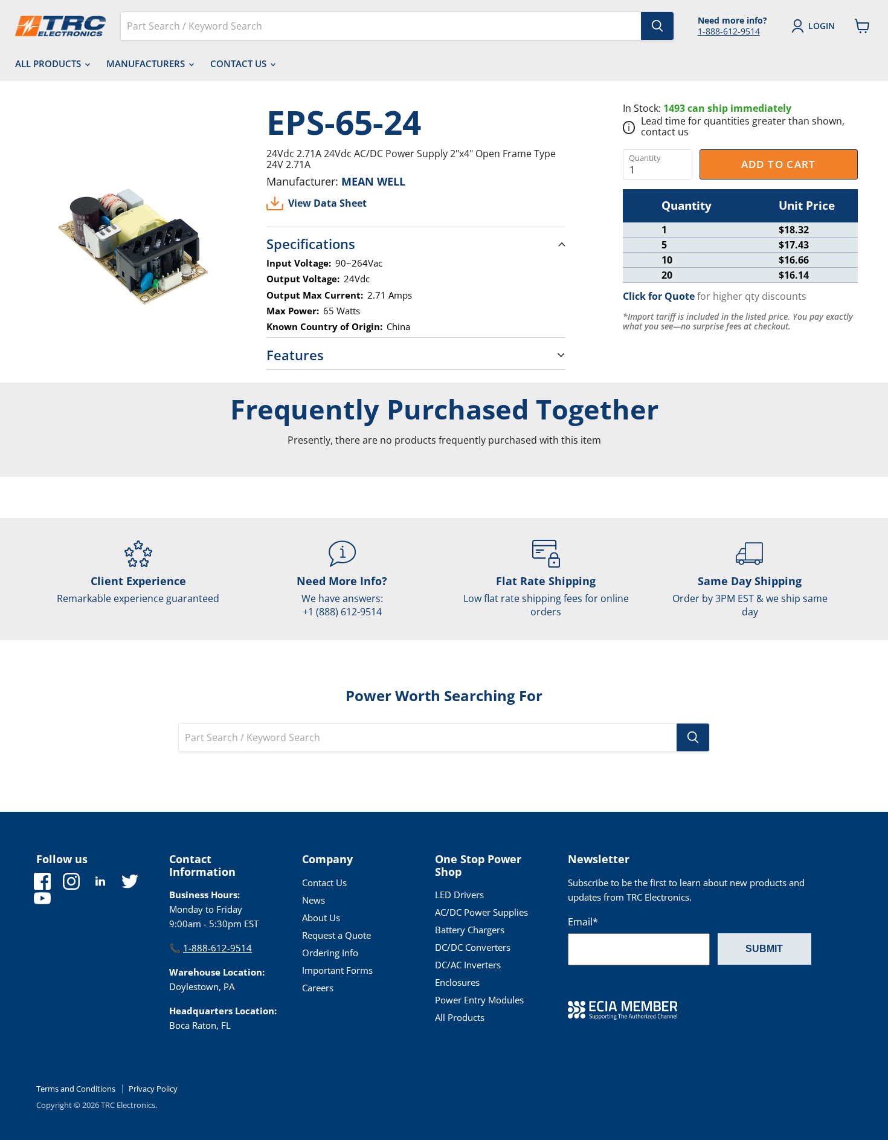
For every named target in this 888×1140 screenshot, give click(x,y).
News (313, 900)
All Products (49, 63)
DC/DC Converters (472, 947)
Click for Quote (659, 296)
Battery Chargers (469, 930)
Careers (317, 988)
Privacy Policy (153, 1088)
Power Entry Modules (479, 1000)
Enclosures (457, 982)
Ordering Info (330, 953)
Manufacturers (146, 63)
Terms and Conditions (75, 1088)
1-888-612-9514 (729, 31)
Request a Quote (336, 935)
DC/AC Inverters (468, 965)
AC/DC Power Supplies (481, 912)
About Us (321, 918)
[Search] (657, 26)
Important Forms (337, 970)
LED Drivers (459, 895)
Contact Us (239, 63)
